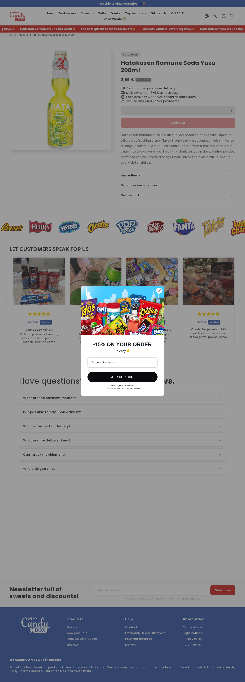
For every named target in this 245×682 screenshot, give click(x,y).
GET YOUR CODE (123, 377)
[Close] (159, 290)
